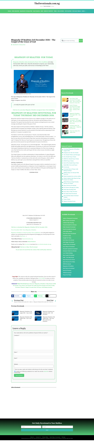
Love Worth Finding (68, 253)
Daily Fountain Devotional (69, 227)
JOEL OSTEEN (60, 11)
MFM (42, 11)
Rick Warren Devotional (68, 268)
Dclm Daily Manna (67, 231)
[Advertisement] (41, 23)
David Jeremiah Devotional (69, 229)
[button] (16, 295)
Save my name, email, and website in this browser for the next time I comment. (34, 369)
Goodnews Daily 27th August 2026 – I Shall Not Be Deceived (75, 127)
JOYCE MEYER (68, 11)
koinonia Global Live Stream (69, 251)
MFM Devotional (67, 264)
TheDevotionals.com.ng (47, 3)
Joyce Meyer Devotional (25, 285)
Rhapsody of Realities (40, 283)
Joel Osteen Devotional (68, 240)
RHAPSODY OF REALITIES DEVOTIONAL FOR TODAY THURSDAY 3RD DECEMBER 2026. (34, 114)
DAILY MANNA (36, 11)
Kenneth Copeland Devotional (70, 248)
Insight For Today (67, 237)
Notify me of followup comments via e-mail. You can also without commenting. (33, 372)
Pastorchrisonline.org (27, 238)
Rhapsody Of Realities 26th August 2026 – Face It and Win (26, 318)
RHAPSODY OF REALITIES (26, 11)
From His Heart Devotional (69, 233)
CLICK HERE (42, 278)
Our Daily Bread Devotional (39, 285)
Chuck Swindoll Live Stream (70, 224)
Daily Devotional (22, 283)
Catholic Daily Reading (68, 222)
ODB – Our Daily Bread (68, 257)
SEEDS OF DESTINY (48, 11)
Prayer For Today (67, 274)
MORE (83, 11)
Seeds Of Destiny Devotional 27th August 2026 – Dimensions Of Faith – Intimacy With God (75, 108)
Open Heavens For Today (69, 261)
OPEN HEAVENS (15, 11)
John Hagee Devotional (68, 242)
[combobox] (70, 40)
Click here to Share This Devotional (28, 247)
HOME (9, 11)
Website (16, 364)
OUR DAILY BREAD (76, 11)
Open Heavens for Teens (69, 259)
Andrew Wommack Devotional (70, 218)
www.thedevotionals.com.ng (44, 244)
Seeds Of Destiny (67, 270)
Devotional (27, 244)
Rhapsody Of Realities (68, 266)
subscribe (46, 371)
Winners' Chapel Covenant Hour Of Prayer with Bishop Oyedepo (36, 287)
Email (15, 358)
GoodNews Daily (67, 235)
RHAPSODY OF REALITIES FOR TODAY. (33, 57)
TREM (55, 11)
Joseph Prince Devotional (69, 244)
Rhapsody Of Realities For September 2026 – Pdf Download (48, 313)
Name (16, 352)
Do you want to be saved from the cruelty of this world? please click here (34, 249)
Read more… (23, 236)
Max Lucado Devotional (68, 255)
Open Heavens (30, 283)
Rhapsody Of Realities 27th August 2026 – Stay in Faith (75, 115)
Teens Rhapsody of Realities (29, 229)
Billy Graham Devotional (69, 220)
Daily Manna (49, 283)
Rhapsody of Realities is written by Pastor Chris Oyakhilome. (25, 232)
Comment (16, 335)
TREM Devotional (67, 272)
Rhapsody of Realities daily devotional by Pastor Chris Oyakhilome (30, 62)
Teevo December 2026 (16, 229)
